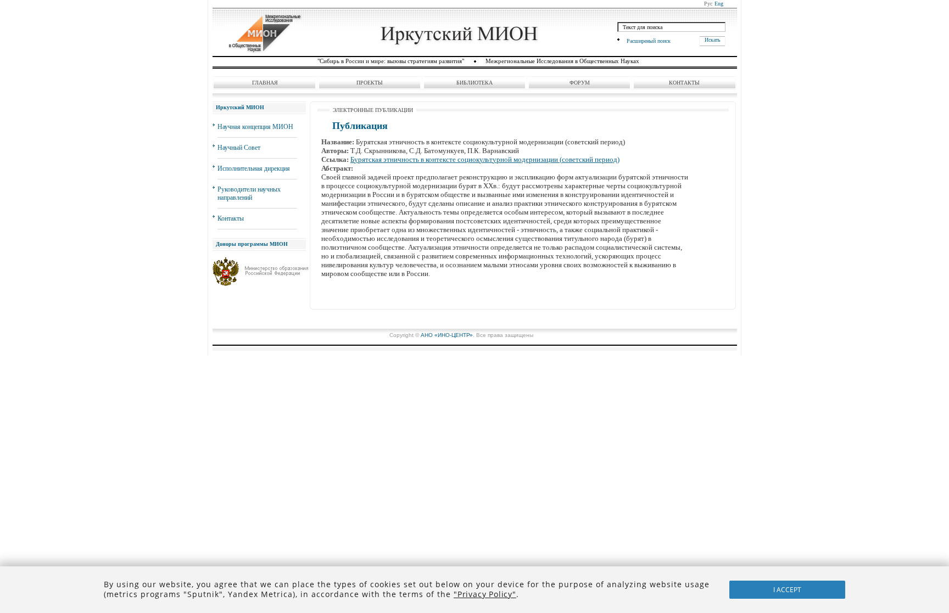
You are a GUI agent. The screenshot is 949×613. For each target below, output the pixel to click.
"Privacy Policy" (485, 594)
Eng (718, 4)
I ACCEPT (787, 589)
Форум (580, 83)
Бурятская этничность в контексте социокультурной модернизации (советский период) (484, 159)
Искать (713, 40)
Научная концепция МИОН (255, 127)
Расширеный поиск (649, 40)
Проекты (369, 83)
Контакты (684, 83)
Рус (708, 4)
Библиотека (474, 83)
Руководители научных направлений (249, 193)
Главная (265, 83)
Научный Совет (238, 147)
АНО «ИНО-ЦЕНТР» (447, 335)
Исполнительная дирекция (253, 168)
